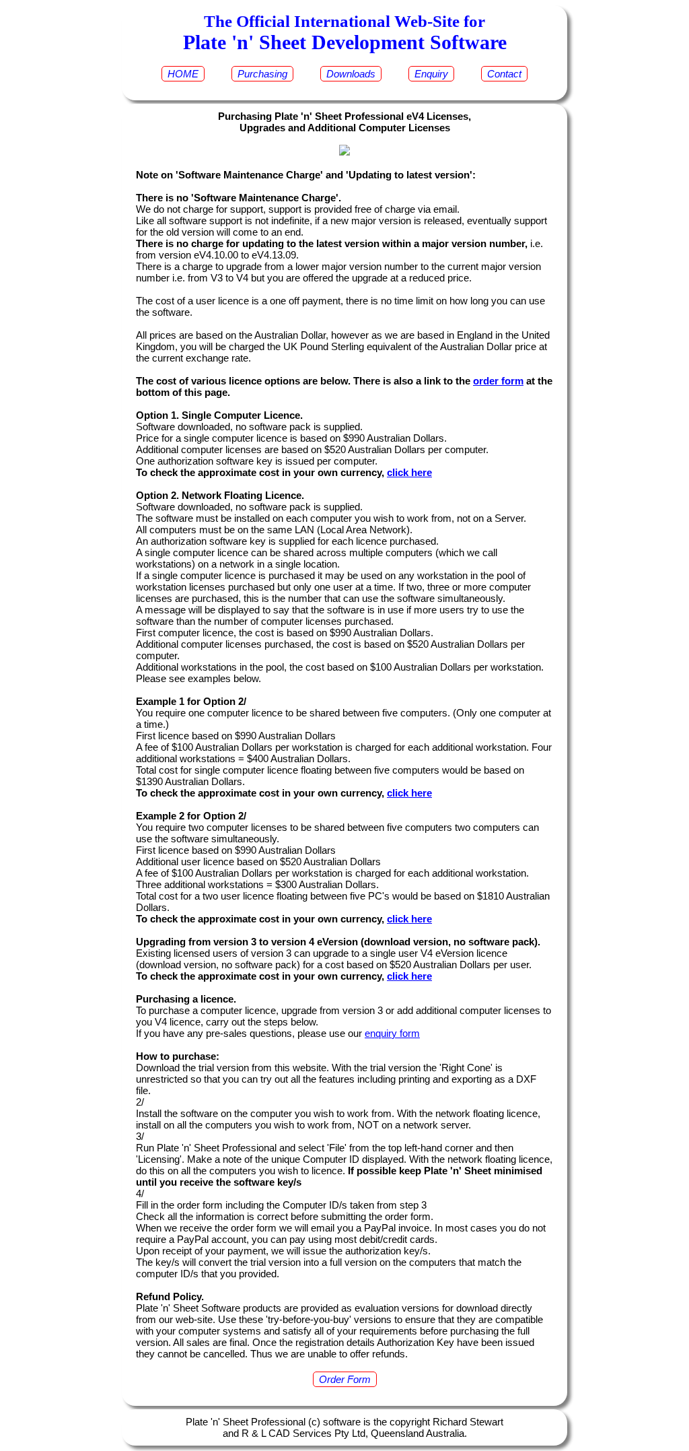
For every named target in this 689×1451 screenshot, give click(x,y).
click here (409, 472)
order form (498, 380)
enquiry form (392, 1033)
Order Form (345, 1379)
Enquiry (431, 73)
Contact (504, 73)
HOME (183, 73)
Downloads (350, 73)
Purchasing (262, 73)
